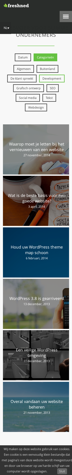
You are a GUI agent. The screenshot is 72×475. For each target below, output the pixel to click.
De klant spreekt (22, 78)
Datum (23, 57)
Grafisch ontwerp (28, 88)
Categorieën (45, 57)
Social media (28, 98)
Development (51, 78)
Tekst (49, 98)
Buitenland (47, 69)
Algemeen (24, 69)
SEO (52, 88)
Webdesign (36, 107)
